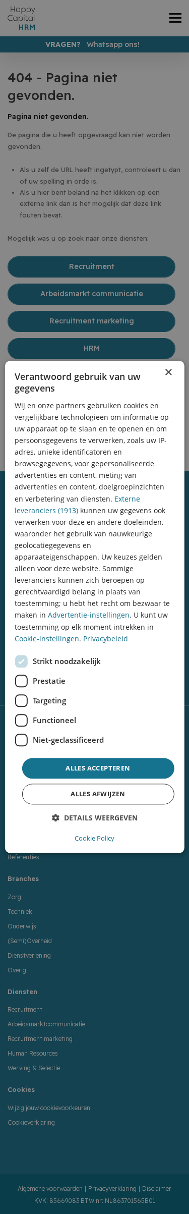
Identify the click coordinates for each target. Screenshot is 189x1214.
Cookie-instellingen (47, 638)
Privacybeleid (105, 638)
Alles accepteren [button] (98, 767)
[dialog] (94, 607)
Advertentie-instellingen (89, 615)
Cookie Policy (94, 838)
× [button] (168, 372)
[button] (95, 818)
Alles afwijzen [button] (98, 794)
